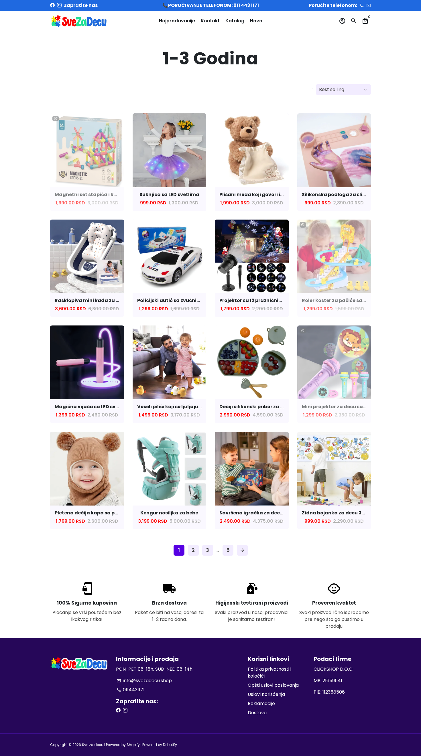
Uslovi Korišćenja (266, 694)
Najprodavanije (177, 20)
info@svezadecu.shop (144, 680)
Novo (256, 20)
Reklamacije (261, 703)
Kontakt (210, 20)
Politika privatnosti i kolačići (269, 672)
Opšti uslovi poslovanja (273, 685)
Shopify (133, 744)
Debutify (170, 744)
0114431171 (131, 689)
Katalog (234, 20)
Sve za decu (92, 744)
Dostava (257, 712)
